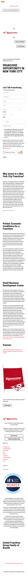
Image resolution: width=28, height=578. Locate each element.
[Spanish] (4, 1)
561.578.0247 (6, 469)
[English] (2, 1)
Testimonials (5, 450)
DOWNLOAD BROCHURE (14, 439)
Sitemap (4, 454)
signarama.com (13, 6)
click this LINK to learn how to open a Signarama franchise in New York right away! (14, 337)
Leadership (5, 459)
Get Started (21, 46)
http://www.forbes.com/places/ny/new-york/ (12, 349)
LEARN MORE (7, 405)
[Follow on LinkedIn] (24, 15)
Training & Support (7, 457)
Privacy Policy (8, 563)
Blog (4, 452)
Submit (4, 157)
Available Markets (7, 448)
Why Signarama (6, 446)
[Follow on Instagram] (21, 15)
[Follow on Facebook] (19, 15)
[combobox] (4, 121)
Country (4, 111)
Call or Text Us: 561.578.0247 (11, 10)
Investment (5, 455)
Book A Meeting (20, 41)
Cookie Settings (19, 563)
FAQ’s (4, 461)
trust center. (8, 148)
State (4, 117)
